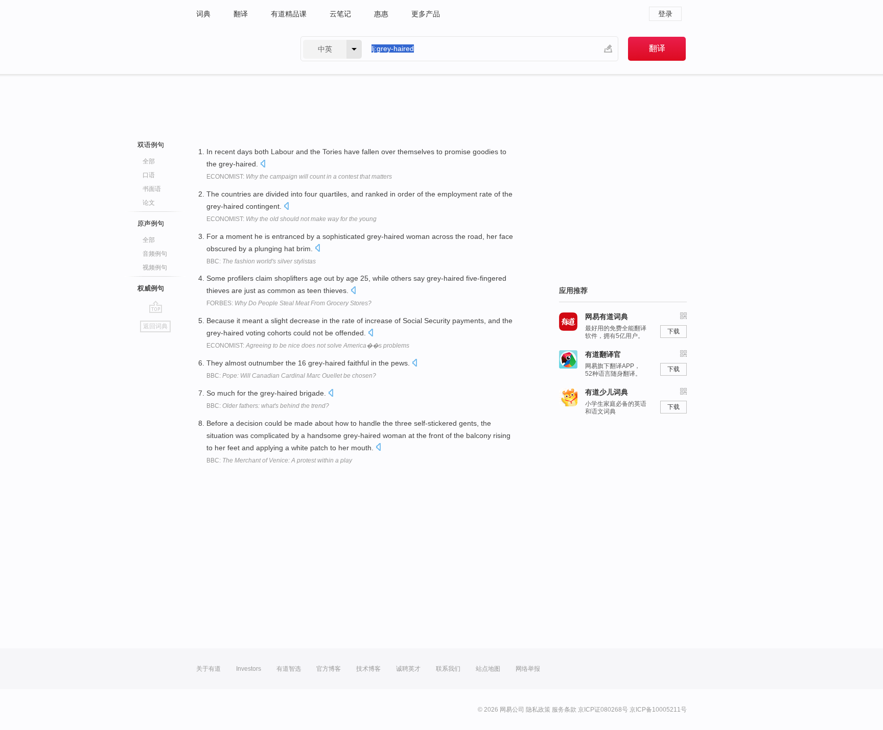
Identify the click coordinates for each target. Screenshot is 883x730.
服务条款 (564, 709)
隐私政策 (538, 709)
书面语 (152, 188)
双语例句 (150, 145)
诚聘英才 (408, 668)
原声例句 (150, 223)
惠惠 (381, 14)
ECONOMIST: (299, 176)
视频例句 (155, 267)
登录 (665, 14)
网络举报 (528, 668)
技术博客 (368, 668)
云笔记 (340, 14)
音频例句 (155, 253)
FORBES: (288, 303)
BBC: (261, 261)
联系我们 (448, 668)
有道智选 (288, 668)
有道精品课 (289, 14)
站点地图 (488, 668)
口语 (149, 175)
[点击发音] (262, 164)
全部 (149, 161)
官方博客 (328, 668)
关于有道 (208, 668)
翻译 (241, 14)
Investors (248, 668)
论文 (149, 202)
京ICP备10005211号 (658, 709)
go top (155, 307)
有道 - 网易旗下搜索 (238, 48)
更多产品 (425, 14)
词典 (203, 14)
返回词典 (155, 326)
